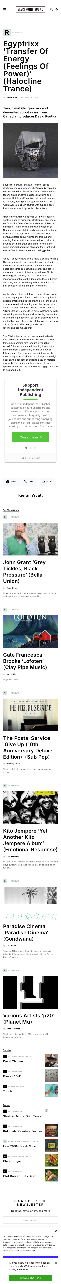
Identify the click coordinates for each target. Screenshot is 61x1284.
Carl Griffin (11, 674)
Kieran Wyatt (12, 97)
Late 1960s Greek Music (20, 1146)
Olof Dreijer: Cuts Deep (19, 1176)
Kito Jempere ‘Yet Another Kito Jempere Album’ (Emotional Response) (30, 840)
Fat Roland (11, 946)
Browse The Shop (30, 1277)
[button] (56, 1230)
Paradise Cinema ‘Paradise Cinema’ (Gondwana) (25, 932)
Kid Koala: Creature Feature (22, 1131)
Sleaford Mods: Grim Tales (22, 1116)
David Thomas (13, 1061)
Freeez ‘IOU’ (12, 1076)
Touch (7, 1091)
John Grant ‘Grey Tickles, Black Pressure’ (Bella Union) (24, 571)
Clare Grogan (12, 1161)
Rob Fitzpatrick (13, 764)
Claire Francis (13, 856)
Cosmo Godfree (13, 1029)
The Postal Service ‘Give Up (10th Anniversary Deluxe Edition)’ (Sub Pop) (28, 747)
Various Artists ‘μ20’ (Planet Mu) (28, 1019)
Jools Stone (12, 588)
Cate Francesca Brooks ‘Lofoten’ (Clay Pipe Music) (25, 661)
